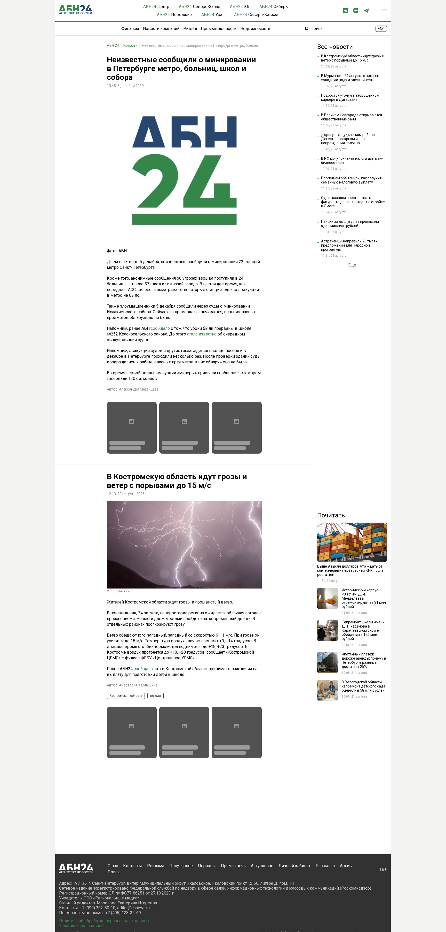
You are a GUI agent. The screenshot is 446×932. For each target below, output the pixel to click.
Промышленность (218, 28)
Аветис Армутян (133, 897)
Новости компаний (161, 28)
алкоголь (116, 907)
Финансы (130, 28)
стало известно (202, 334)
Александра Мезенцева (138, 389)
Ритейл (190, 28)
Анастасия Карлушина (138, 685)
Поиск (316, 28)
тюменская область (167, 907)
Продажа (138, 907)
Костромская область (126, 696)
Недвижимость (255, 28)
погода (155, 696)
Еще (352, 265)
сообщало (160, 328)
